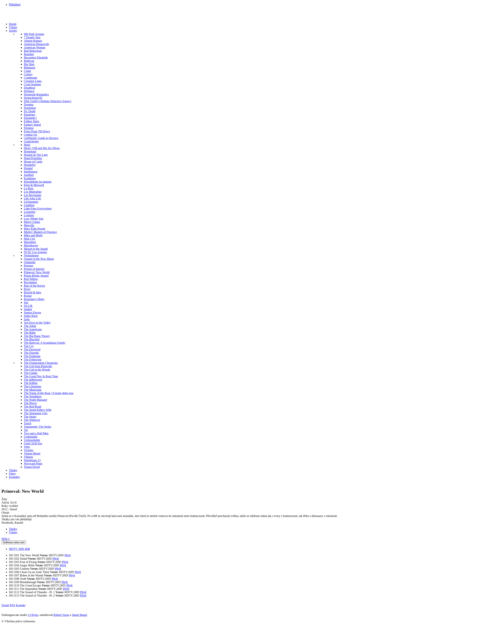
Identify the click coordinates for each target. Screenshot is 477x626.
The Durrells (31, 352)
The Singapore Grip (35, 413)
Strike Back (31, 315)
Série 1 (5, 538)
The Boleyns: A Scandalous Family (44, 342)
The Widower (32, 419)
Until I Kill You (33, 443)
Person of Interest (34, 268)
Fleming (29, 128)
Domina (28, 104)
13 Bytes (33, 614)
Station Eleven (32, 312)
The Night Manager (35, 399)
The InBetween (33, 379)
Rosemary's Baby (34, 299)
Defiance (29, 91)
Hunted (28, 168)
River (27, 289)
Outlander (30, 262)
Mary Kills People (34, 228)
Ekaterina (29, 114)
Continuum (30, 77)
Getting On (30, 134)
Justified (29, 175)
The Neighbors (33, 396)
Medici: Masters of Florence (40, 232)
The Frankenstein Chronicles (41, 362)
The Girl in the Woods (37, 369)
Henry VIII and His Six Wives (42, 148)
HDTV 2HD (19, 548)
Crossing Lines (33, 81)
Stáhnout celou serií (14, 542)
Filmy (12, 473)
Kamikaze (30, 178)
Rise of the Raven (34, 285)
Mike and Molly (33, 235)
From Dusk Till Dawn (37, 131)
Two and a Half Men (36, 433)
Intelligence (30, 171)
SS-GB (28, 305)
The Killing (30, 383)
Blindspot (29, 67)
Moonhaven (31, 245)
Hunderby (30, 164)
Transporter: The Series (37, 426)
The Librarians (32, 386)
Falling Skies (31, 121)
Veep (27, 446)
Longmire (29, 211)
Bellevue (29, 60)
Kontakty (14, 477)
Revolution (30, 282)
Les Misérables (33, 191)
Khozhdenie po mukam (37, 181)
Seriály (13, 30)
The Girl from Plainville (38, 366)
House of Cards (33, 161)
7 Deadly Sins (32, 37)
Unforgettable (32, 440)
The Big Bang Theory (37, 336)
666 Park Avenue (34, 34)
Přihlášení (14, 4)
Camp (27, 71)
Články (13, 27)
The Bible (30, 332)
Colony (28, 74)
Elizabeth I (30, 117)
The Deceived (32, 349)
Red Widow (31, 279)
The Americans (33, 329)
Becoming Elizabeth (36, 57)
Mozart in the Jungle (36, 248)
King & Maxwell (34, 185)
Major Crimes (32, 222)
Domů (12, 24)
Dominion (30, 107)
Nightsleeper (31, 255)
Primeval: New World (37, 272)
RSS (12, 605)
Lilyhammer (31, 201)
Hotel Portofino (33, 158)
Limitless (29, 205)
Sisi (26, 302)
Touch (27, 423)
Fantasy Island (32, 124)
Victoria (28, 450)
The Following (32, 359)
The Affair (30, 326)
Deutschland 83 (33, 97)
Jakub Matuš (79, 614)
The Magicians (32, 389)
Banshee (29, 54)
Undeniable (30, 436)
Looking (29, 215)
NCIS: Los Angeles (35, 252)
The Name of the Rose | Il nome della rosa (48, 393)
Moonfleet (30, 242)
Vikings (28, 456)
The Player (30, 403)
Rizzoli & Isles (32, 292)
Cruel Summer (32, 84)
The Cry (29, 346)
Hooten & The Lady (36, 154)
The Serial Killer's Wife (37, 409)
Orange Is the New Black (39, 258)
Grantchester (31, 141)
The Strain (30, 416)
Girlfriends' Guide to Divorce (41, 138)
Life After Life (32, 198)
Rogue (28, 295)
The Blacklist (32, 339)
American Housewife (36, 44)
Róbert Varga (61, 614)
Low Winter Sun (33, 218)
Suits (27, 319)
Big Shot (29, 64)
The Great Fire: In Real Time (41, 376)
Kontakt (20, 605)
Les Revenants (32, 195)
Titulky (13, 470)
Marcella (29, 225)
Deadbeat (29, 87)
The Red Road (32, 406)
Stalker (28, 309)
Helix (27, 144)
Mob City (29, 238)
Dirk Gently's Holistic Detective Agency (47, 101)
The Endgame (32, 356)
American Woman (34, 47)
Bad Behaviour (33, 50)
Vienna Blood (32, 453)
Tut (26, 430)
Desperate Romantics (36, 94)
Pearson (28, 265)
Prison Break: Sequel (36, 275)
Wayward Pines (33, 463)
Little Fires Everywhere (38, 208)
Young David (32, 466)
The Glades (30, 373)
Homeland (30, 151)
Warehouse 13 (32, 460)
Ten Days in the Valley (37, 322)
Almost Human (33, 40)
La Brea (28, 188)
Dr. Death (29, 111)
